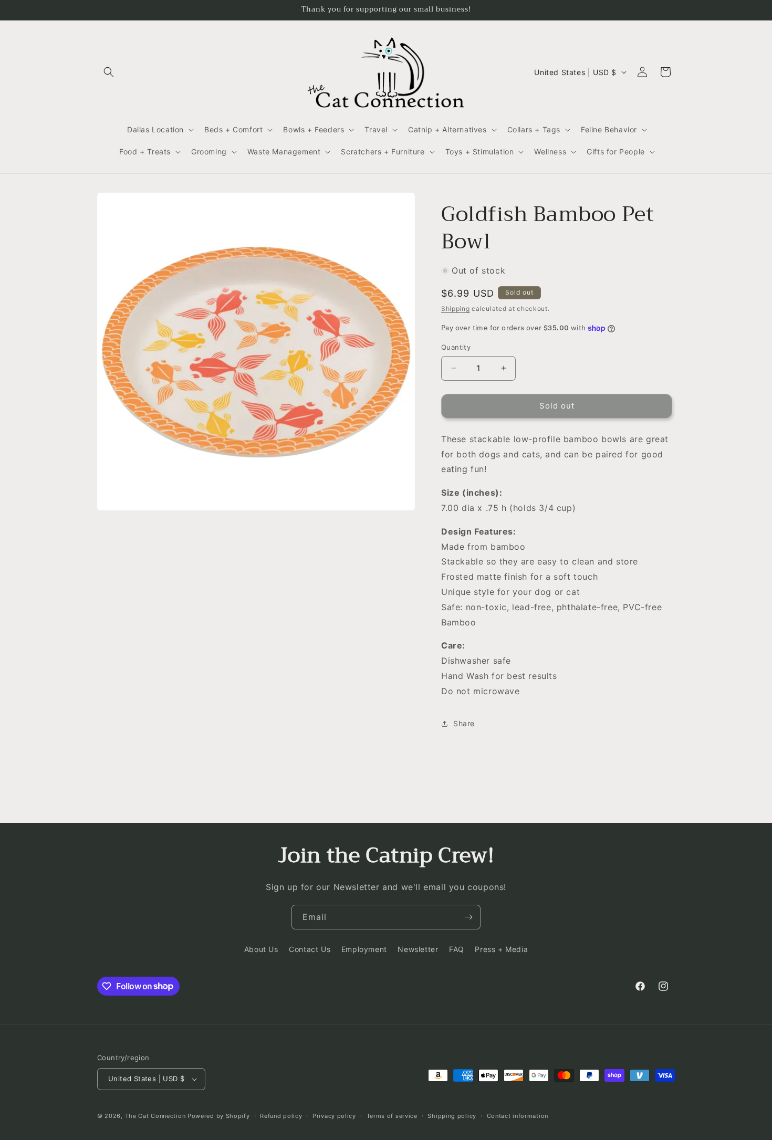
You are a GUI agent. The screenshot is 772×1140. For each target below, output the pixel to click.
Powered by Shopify (218, 1116)
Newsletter (418, 949)
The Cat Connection (155, 1116)
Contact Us (309, 949)
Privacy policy (334, 1116)
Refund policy (281, 1116)
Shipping (455, 308)
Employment (364, 949)
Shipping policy (451, 1116)
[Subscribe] (468, 917)
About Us (261, 949)
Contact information (517, 1116)
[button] (108, 71)
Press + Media (501, 949)
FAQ (456, 949)
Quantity (456, 347)
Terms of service (392, 1116)
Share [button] (464, 723)
